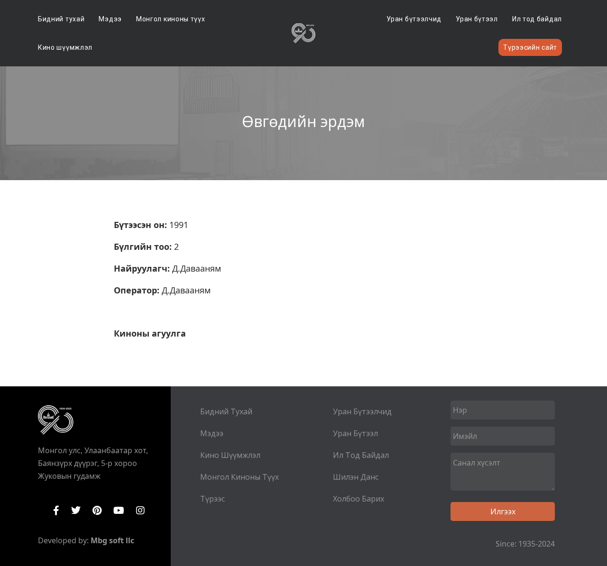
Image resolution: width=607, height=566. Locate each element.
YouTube (118, 510)
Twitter (76, 510)
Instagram (140, 510)
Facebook (56, 510)
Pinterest (96, 510)
